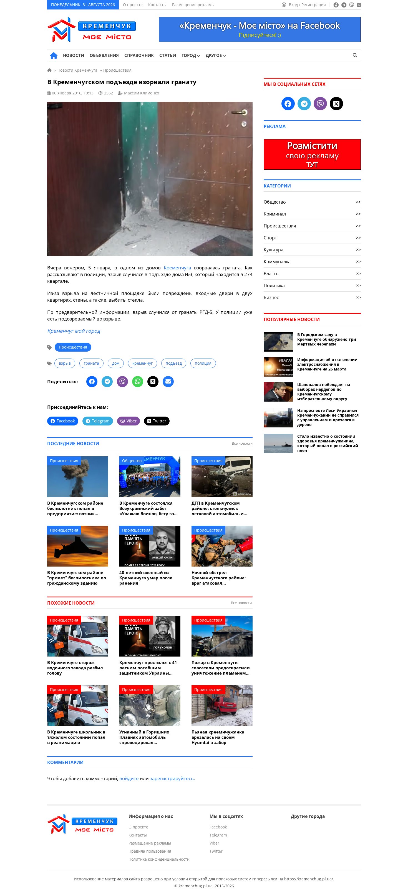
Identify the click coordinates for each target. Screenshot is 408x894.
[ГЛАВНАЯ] (53, 55)
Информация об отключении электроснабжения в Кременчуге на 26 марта (327, 364)
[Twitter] (152, 381)
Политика (312, 285)
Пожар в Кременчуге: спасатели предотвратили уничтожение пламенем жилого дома (221, 668)
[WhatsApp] (137, 381)
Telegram (218, 835)
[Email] (168, 381)
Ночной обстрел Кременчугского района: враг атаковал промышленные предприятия (219, 578)
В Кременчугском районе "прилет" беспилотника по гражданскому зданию (76, 578)
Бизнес (312, 297)
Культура (312, 250)
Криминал (312, 214)
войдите (129, 778)
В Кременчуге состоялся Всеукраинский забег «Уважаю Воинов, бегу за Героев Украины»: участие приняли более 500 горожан (148, 508)
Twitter (216, 851)
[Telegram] (107, 381)
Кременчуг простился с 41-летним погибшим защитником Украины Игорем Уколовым (148, 668)
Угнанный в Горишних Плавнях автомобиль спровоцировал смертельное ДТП (144, 737)
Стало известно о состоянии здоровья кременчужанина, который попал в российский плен (327, 443)
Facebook (218, 827)
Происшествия (73, 347)
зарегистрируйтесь (172, 778)
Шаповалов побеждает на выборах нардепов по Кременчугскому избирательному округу (323, 391)
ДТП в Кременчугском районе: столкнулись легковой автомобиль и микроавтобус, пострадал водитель (220, 508)
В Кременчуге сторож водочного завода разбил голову (75, 668)
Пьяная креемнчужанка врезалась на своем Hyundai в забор (218, 737)
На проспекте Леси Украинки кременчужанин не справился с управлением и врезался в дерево (328, 417)
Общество (132, 460)
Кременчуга (177, 267)
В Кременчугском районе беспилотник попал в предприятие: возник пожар (75, 508)
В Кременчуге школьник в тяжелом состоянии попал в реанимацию (76, 737)
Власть (312, 274)
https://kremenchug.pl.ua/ (308, 879)
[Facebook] (91, 381)
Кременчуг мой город (73, 330)
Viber (214, 843)
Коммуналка (312, 262)
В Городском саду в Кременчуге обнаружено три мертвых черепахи (326, 339)
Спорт (312, 238)
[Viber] (122, 381)
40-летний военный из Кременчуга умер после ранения (145, 578)
